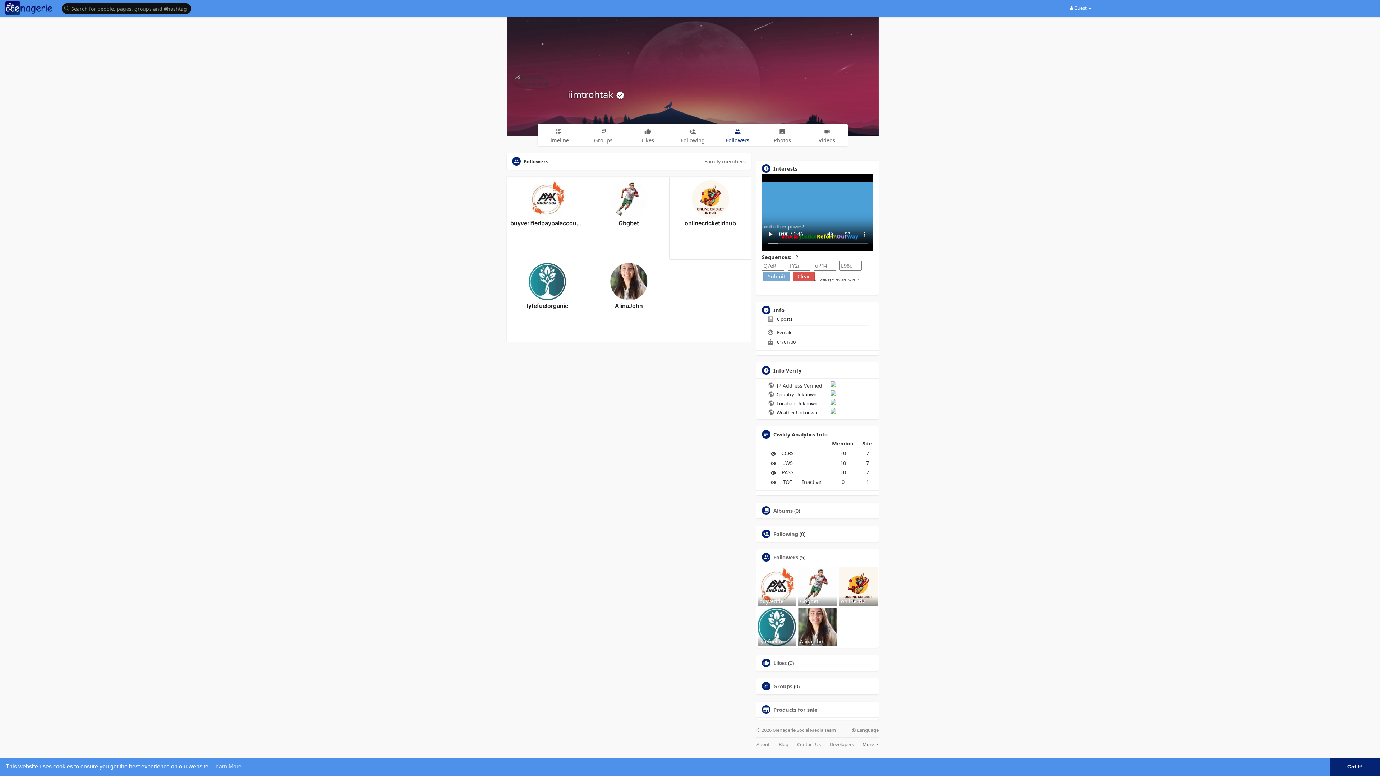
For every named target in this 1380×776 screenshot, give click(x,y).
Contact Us (809, 744)
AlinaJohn (629, 305)
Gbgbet (628, 223)
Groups (782, 686)
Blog (783, 744)
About (763, 744)
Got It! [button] (1355, 767)
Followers (785, 557)
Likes (780, 663)
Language (867, 730)
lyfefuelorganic (547, 305)
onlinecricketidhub (710, 223)
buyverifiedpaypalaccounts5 (547, 223)
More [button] (868, 744)
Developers (842, 744)
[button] (128, 8)
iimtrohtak (592, 94)
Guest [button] (1080, 8)
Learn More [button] (227, 766)
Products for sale (795, 709)
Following (785, 534)
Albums (783, 510)
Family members (725, 161)
